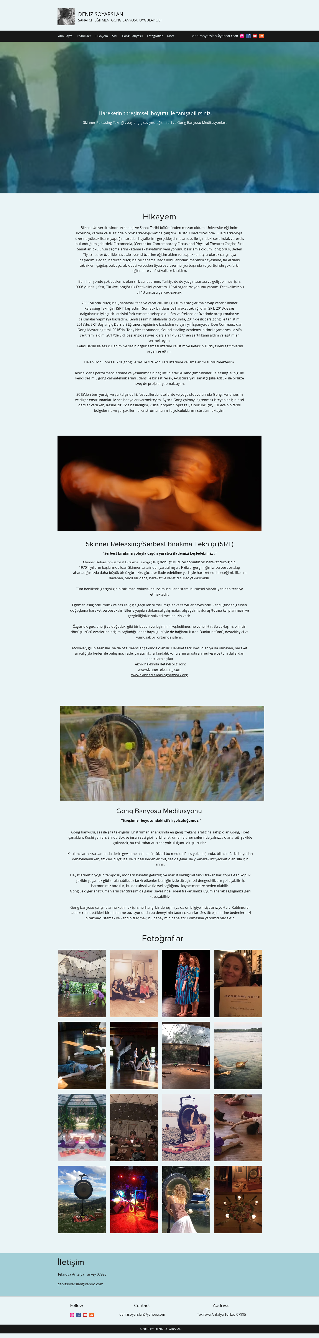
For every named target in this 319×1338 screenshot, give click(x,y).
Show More (160, 1239)
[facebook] (248, 36)
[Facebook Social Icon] (78, 1315)
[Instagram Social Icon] (242, 36)
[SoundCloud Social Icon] (261, 36)
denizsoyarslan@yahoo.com (215, 35)
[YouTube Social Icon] (255, 36)
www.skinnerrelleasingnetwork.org (159, 675)
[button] (82, 983)
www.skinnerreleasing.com (159, 669)
